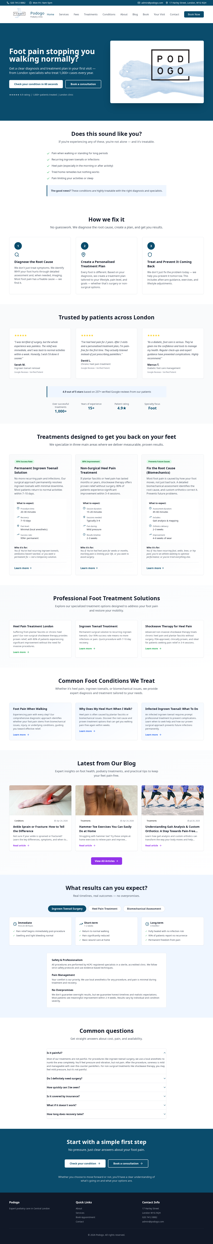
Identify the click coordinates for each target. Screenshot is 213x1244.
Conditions (109, 14)
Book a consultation (83, 84)
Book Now (194, 14)
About (124, 14)
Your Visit (159, 14)
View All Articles (105, 861)
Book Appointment (85, 1217)
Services (64, 14)
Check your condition (83, 1163)
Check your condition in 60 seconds (36, 84)
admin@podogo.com (153, 1221)
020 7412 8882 (149, 1217)
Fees (76, 14)
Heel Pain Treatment (104, 908)
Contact (174, 14)
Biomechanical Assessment (144, 908)
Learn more (21, 568)
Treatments (91, 14)
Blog (135, 14)
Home (50, 14)
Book (146, 14)
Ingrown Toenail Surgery (67, 908)
